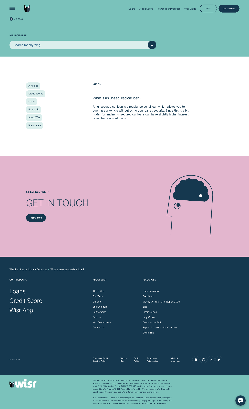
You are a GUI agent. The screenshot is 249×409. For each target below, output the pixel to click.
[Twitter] (218, 359)
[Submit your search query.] (152, 45)
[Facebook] (195, 359)
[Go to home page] (27, 8)
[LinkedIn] (211, 359)
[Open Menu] (12, 9)
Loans (97, 83)
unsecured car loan (110, 106)
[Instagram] (203, 359)
